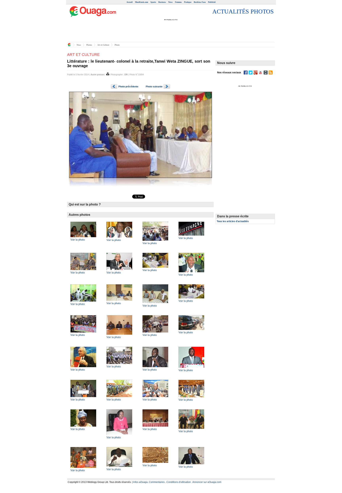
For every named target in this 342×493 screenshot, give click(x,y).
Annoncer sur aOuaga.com (206, 482)
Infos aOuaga (140, 482)
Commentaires (157, 482)
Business (162, 2)
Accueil (129, 2)
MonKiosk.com (141, 2)
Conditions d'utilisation (178, 482)
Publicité (212, 2)
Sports (153, 2)
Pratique (187, 2)
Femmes (178, 2)
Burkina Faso (200, 2)
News (170, 2)
